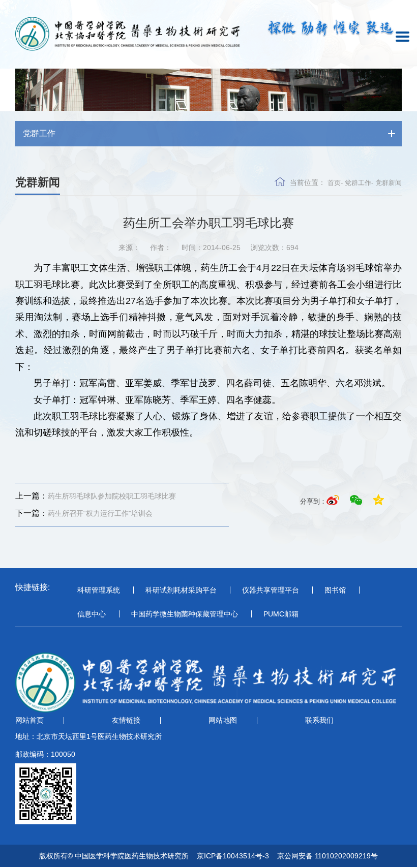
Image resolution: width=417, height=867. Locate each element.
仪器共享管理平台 (270, 590)
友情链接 (126, 720)
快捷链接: (32, 587)
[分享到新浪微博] (334, 501)
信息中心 (91, 614)
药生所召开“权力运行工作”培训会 (84, 513)
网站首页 (29, 720)
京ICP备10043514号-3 (233, 856)
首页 (334, 183)
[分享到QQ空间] (378, 501)
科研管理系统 (98, 590)
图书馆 (335, 590)
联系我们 (319, 720)
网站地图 (222, 720)
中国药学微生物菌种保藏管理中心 (184, 614)
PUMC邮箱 (281, 614)
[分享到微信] (357, 501)
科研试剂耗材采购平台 (181, 590)
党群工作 (358, 183)
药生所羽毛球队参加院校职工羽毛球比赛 (95, 495)
